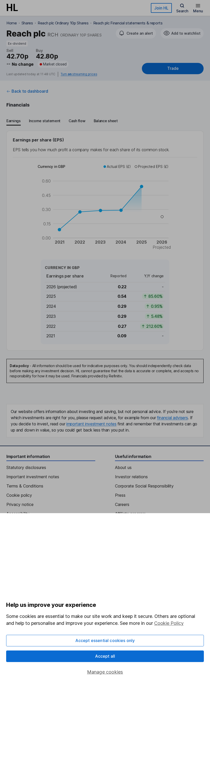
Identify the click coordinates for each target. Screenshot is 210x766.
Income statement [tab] (44, 121)
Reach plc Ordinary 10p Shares (63, 23)
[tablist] (62, 121)
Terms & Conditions (24, 486)
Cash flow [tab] (77, 121)
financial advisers (172, 417)
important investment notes (91, 423)
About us (123, 467)
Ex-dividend (17, 43)
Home (11, 23)
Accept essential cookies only (105, 640)
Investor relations (131, 476)
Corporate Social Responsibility (144, 486)
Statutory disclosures (26, 467)
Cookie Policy (169, 623)
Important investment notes (32, 476)
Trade (172, 68)
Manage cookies (105, 672)
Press (120, 495)
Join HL (161, 8)
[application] (105, 207)
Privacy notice (20, 504)
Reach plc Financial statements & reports (128, 23)
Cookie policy (19, 495)
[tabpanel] (105, 240)
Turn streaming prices (79, 74)
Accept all (105, 656)
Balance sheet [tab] (106, 121)
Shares (27, 23)
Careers (122, 504)
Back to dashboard (30, 91)
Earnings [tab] (13, 121)
